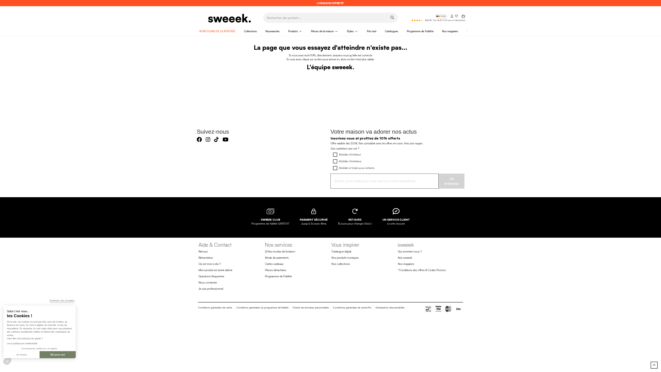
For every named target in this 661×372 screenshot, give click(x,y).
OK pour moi (57, 354)
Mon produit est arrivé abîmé (215, 270)
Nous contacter (207, 282)
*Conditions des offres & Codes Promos (422, 270)
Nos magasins (450, 31)
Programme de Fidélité (420, 31)
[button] (7, 361)
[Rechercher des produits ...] (392, 17)
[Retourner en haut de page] (654, 365)
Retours (203, 251)
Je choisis (21, 354)
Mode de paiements (277, 257)
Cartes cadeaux (274, 264)
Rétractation (205, 257)
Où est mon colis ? (209, 264)
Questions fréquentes (211, 276)
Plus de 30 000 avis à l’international (449, 20)
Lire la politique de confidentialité (22, 343)
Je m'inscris (451, 181)
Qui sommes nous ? (410, 251)
